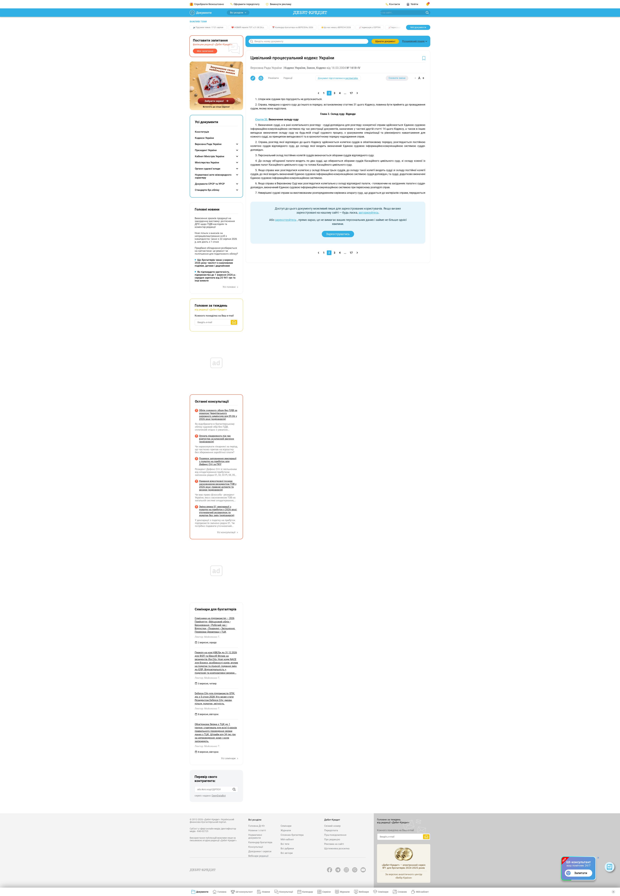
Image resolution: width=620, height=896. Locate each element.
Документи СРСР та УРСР (210, 183)
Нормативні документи (255, 836)
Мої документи (418, 27)
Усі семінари (228, 758)
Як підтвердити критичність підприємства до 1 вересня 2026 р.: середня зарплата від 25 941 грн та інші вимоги (215, 276)
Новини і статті (257, 830)
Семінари (286, 825)
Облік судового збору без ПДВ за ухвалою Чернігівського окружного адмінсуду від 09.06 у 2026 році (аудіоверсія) (218, 415)
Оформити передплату (246, 4)
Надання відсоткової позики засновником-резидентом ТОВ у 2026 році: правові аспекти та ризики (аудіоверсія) (217, 485)
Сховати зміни (397, 78)
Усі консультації (226, 532)
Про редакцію (332, 839)
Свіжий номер (332, 825)
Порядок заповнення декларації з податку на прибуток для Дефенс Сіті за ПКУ (217, 461)
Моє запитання (205, 51)
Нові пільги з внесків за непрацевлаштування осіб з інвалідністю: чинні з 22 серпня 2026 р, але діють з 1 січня (216, 237)
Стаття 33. (261, 119)
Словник (402, 892)
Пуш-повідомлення (335, 834)
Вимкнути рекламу (280, 4)
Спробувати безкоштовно (209, 4)
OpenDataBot (219, 795)
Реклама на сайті (334, 844)
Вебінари (364, 892)
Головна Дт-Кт (256, 825)
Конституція (202, 131)
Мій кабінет (287, 839)
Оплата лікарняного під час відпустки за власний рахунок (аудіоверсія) (216, 438)
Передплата (331, 830)
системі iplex (351, 78)
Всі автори (287, 853)
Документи (204, 12)
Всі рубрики (287, 848)
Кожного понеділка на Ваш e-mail (214, 315)
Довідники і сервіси (259, 851)
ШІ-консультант (244, 892)
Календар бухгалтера (260, 842)
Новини (266, 892)
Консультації (255, 846)
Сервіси (326, 892)
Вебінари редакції (258, 855)
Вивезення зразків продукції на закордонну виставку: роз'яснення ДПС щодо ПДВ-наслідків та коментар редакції (215, 222)
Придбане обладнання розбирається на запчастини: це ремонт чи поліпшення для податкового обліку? (216, 251)
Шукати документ (385, 41)
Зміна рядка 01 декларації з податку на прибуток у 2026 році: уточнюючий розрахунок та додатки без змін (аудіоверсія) (218, 511)
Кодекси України (204, 138)
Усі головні (229, 286)
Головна (221, 892)
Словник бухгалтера (292, 834)
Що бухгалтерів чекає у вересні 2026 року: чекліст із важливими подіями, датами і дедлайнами (214, 262)
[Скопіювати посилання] (252, 78)
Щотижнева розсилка (336, 848)
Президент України (206, 150)
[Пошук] (234, 789)
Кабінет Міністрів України (209, 156)
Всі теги (285, 844)
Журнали (286, 830)
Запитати (580, 873)
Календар (307, 892)
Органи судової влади (207, 168)
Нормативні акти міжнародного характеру (213, 176)
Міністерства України (207, 162)
